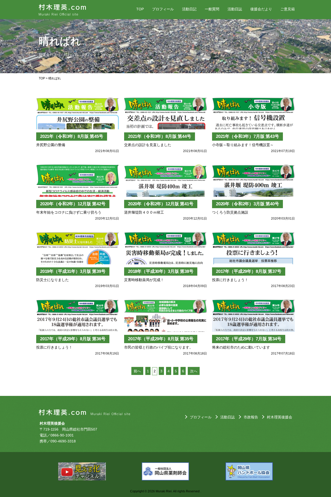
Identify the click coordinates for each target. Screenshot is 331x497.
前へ (137, 371)
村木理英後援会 (279, 417)
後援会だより (261, 9)
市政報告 (251, 417)
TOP (140, 9)
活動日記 (189, 9)
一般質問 (212, 9)
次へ (193, 371)
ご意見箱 (287, 9)
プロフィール (163, 9)
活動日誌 (235, 9)
